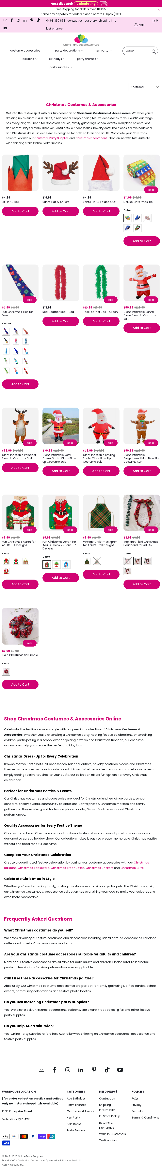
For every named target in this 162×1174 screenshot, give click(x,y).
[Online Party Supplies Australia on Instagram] (18, 21)
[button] (27, 51)
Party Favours (76, 1130)
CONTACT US (75, 20)
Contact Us (107, 1098)
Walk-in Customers (112, 1134)
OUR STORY (91, 20)
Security (137, 1111)
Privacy (136, 1105)
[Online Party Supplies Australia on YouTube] (5, 29)
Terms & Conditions (145, 1118)
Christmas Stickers (99, 868)
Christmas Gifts (132, 868)
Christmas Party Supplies (51, 138)
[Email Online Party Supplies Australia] (5, 21)
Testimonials (108, 1140)
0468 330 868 (55, 20)
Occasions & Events (80, 1111)
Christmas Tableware (33, 868)
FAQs (135, 1098)
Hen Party (73, 1118)
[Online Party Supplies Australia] (81, 40)
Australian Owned (28, 1160)
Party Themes (76, 1105)
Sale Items (74, 1124)
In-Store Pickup (109, 1116)
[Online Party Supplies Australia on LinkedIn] (25, 21)
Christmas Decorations (91, 138)
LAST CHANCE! (54, 28)
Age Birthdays (76, 1098)
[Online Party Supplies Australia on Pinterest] (31, 21)
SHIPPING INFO (107, 20)
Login (142, 25)
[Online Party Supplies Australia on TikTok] (38, 21)
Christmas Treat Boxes (67, 868)
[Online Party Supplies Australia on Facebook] (12, 21)
